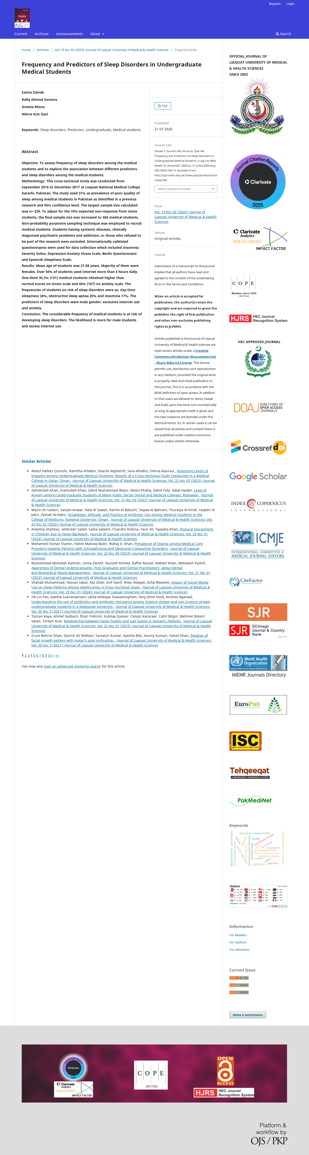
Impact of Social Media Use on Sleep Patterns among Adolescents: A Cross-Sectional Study (119, 584)
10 (50, 655)
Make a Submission (248, 1015)
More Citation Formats (174, 189)
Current (20, 33)
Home (26, 50)
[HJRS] (258, 321)
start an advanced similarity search (72, 666)
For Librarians (239, 949)
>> (57, 655)
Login (290, 3)
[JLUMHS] (258, 480)
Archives (42, 33)
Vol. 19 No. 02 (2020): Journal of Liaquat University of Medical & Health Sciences (112, 50)
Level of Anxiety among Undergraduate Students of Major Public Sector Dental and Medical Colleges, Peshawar (118, 492)
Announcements (69, 33)
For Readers (237, 935)
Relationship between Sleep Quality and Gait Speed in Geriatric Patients (123, 621)
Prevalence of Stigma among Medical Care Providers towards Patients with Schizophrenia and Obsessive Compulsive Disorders (117, 546)
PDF (164, 106)
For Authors (237, 942)
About (96, 33)
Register (275, 3)
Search (285, 33)
